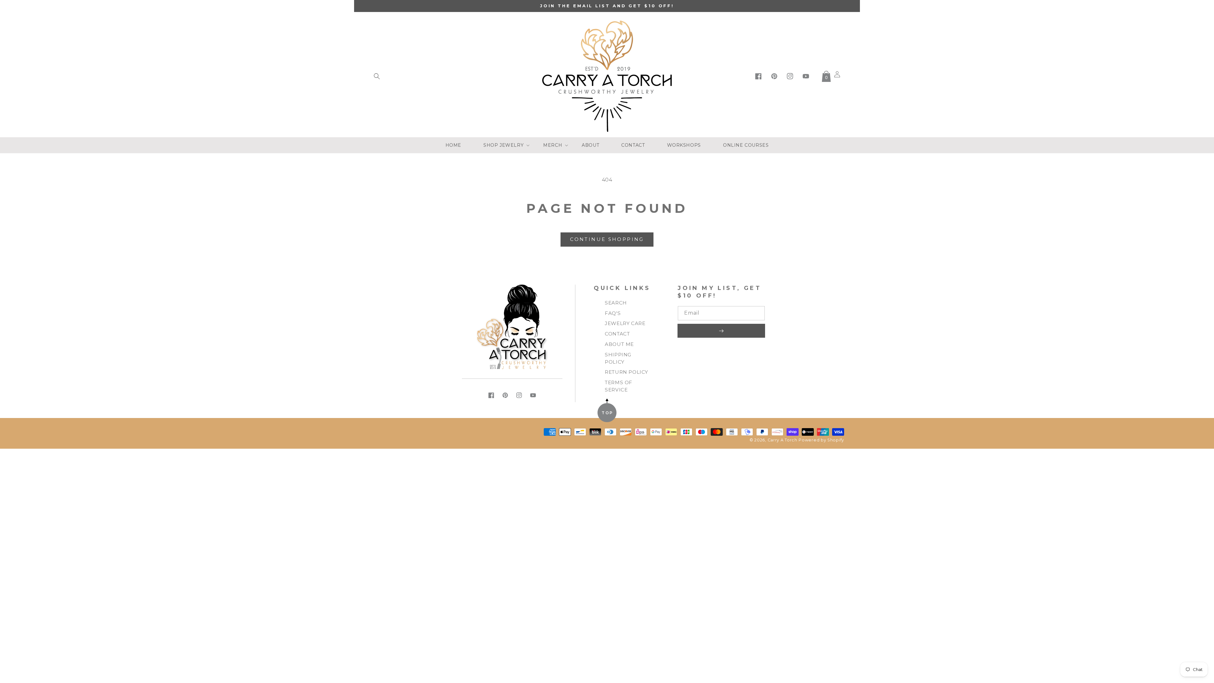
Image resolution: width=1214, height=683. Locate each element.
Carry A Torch (782, 440)
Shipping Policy (618, 358)
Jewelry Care (625, 323)
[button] (377, 76)
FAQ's (613, 313)
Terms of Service (618, 386)
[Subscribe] (721, 331)
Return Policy (626, 372)
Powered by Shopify (821, 440)
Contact (617, 334)
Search (616, 303)
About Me (619, 344)
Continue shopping (607, 239)
